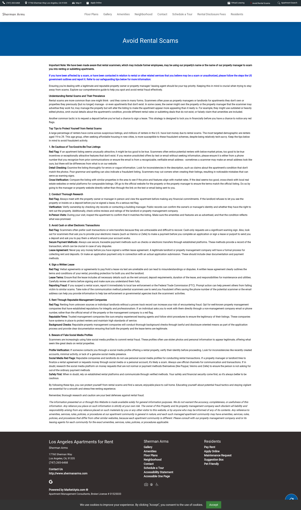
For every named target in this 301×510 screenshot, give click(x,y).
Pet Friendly (211, 463)
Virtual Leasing (237, 3)
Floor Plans (91, 14)
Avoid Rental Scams (260, 3)
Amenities (123, 14)
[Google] (51, 481)
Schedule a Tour (182, 14)
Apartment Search (289, 3)
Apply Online (96, 3)
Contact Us (56, 469)
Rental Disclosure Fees (211, 14)
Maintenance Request (218, 455)
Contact (162, 14)
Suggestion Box (214, 459)
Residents (237, 14)
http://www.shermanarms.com (68, 473)
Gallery (107, 14)
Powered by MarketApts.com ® (68, 489)
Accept (213, 504)
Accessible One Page (157, 476)
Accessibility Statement (158, 472)
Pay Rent (209, 447)
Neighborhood (143, 14)
